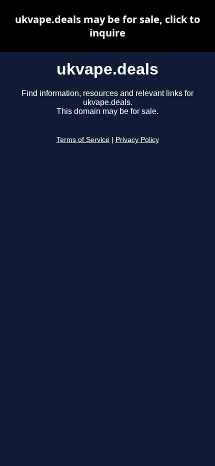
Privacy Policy (137, 140)
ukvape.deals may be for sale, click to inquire (107, 26)
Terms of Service (83, 140)
